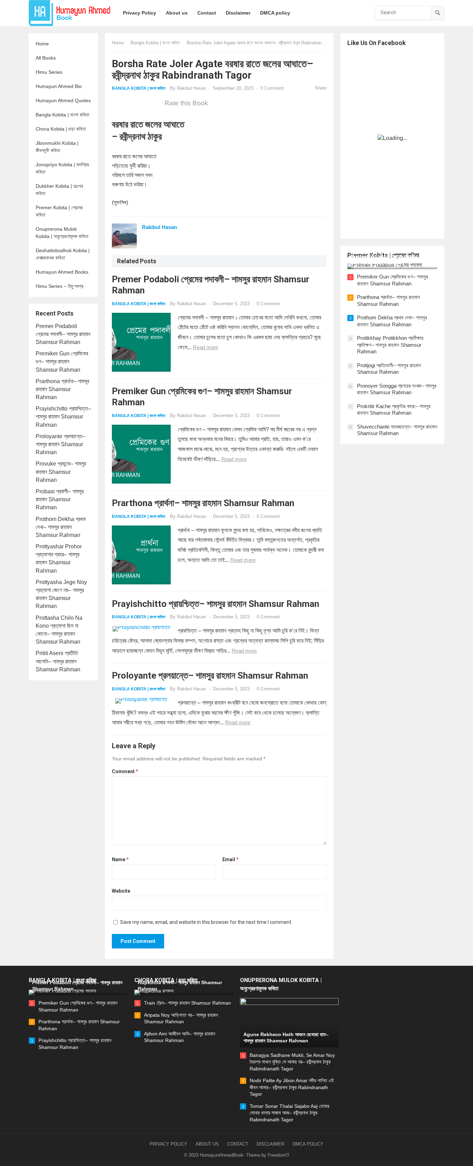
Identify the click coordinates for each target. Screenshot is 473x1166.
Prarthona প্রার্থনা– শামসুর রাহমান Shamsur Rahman (62, 389)
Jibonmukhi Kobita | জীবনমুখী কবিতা (57, 146)
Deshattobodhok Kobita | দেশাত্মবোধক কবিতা (63, 254)
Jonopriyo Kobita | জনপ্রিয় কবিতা (62, 168)
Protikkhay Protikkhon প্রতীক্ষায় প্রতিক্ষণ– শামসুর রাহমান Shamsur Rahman (390, 344)
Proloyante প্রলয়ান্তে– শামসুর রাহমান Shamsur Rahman (60, 444)
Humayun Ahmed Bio (59, 86)
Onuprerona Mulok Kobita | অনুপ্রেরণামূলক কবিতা (62, 232)
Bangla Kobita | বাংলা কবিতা (62, 114)
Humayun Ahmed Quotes (63, 100)
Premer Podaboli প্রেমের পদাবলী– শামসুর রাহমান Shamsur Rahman (63, 334)
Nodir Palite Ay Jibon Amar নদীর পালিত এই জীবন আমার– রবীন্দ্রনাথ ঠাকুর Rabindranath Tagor (292, 1087)
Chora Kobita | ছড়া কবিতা (61, 129)
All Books (46, 58)
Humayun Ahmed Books (62, 272)
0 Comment (272, 88)
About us (207, 1144)
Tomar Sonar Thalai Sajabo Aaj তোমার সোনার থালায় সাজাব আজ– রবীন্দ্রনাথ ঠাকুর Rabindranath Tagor (289, 1112)
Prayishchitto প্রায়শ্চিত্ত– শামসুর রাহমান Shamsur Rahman (63, 416)
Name (120, 859)
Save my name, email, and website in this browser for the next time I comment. (206, 922)
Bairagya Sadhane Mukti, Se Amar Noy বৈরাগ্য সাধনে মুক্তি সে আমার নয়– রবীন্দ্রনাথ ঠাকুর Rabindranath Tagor (292, 1061)
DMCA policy (308, 1144)
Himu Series (49, 72)
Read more (205, 347)
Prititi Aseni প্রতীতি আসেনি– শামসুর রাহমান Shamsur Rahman (58, 661)
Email (230, 859)
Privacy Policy (168, 1144)
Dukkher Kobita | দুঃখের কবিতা (59, 189)
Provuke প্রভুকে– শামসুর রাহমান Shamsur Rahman (61, 472)
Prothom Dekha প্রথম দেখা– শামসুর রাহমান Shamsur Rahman (61, 527)
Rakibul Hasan (191, 88)
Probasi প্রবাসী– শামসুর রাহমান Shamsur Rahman (59, 499)
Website (121, 891)
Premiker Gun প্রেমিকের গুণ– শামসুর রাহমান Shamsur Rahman (62, 361)
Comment (125, 771)
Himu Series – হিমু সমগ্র (59, 286)
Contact (237, 1144)
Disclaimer (270, 1144)
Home (42, 43)
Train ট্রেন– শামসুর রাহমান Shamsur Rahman (187, 1003)
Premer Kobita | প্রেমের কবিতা (59, 211)
